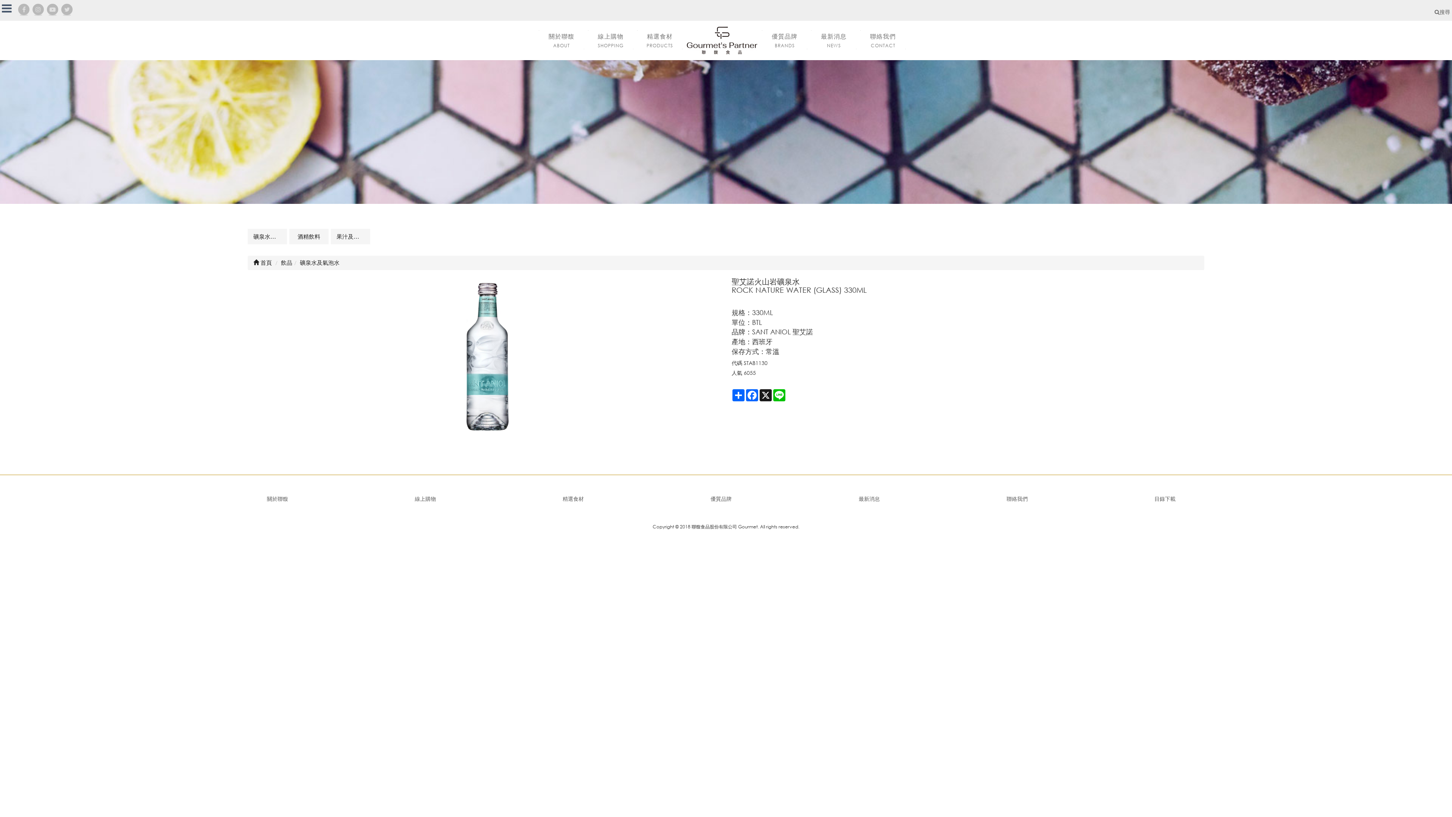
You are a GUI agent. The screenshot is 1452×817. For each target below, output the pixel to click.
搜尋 (1445, 12)
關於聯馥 (277, 498)
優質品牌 (721, 498)
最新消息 (869, 498)
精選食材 (573, 498)
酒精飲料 (309, 236)
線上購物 (425, 498)
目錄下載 (1165, 498)
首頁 (265, 262)
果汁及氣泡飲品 (353, 236)
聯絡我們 (1017, 498)
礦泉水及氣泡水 (270, 236)
